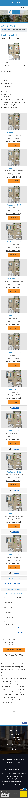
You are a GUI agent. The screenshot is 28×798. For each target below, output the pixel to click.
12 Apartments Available (11, 583)
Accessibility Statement (13, 769)
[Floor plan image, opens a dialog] (14, 51)
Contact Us (19, 766)
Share (25, 722)
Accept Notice (23, 794)
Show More (21, 628)
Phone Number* (10, 617)
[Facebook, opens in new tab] (12, 749)
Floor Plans (6, 30)
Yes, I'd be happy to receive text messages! (14, 623)
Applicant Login (19, 759)
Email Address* (9, 612)
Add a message (20, 632)
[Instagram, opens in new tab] (15, 749)
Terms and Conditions (13, 762)
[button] (14, 3)
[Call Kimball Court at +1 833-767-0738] (25, 7)
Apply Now (15, 145)
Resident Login (7, 759)
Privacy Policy (7, 642)
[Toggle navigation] (2, 7)
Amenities (15, 408)
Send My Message (14, 650)
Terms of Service (8, 645)
